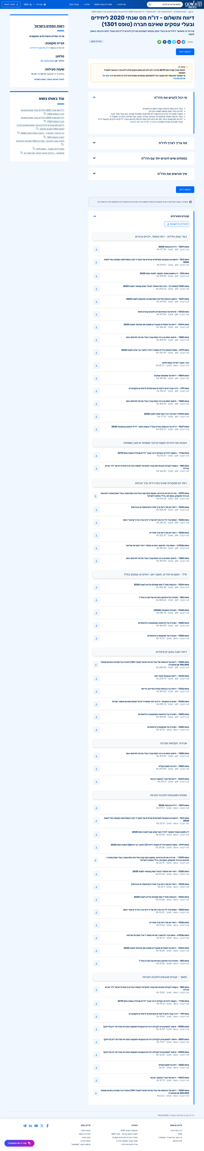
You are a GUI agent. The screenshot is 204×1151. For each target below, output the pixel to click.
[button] (141, 216)
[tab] (141, 216)
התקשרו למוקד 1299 (129, 1130)
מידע (87, 4)
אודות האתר (85, 1130)
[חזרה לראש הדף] (196, 1143)
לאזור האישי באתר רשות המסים (49, 79)
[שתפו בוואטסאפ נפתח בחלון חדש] (159, 42)
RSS (180, 1134)
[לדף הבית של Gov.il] (193, 4)
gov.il (191, 12)
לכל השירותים (176, 1130)
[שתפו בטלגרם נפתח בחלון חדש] (183, 42)
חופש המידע (85, 1141)
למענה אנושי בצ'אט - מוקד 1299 (124, 1134)
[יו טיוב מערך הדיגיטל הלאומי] (36, 1125)
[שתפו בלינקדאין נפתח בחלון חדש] (169, 42)
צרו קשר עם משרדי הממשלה (170, 1137)
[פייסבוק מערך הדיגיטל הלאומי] (47, 1125)
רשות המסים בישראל (49, 26)
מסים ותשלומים (180, 12)
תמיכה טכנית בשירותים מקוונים (125, 1137)
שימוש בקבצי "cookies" (80, 1144)
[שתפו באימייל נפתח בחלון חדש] (179, 42)
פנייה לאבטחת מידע (130, 1144)
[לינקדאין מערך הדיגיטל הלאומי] (30, 1125)
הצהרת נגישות (84, 1134)
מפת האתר (85, 1137)
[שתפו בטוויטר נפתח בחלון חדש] (174, 42)
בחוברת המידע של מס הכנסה (143, 121)
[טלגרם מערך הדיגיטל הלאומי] (25, 1125)
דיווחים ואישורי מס (165, 12)
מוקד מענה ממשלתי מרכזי (127, 1141)
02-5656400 (47, 61)
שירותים (122, 4)
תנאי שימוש (177, 1141)
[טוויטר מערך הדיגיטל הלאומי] (42, 1125)
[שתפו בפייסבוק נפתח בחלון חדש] (165, 42)
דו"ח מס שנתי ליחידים (40, 48)
